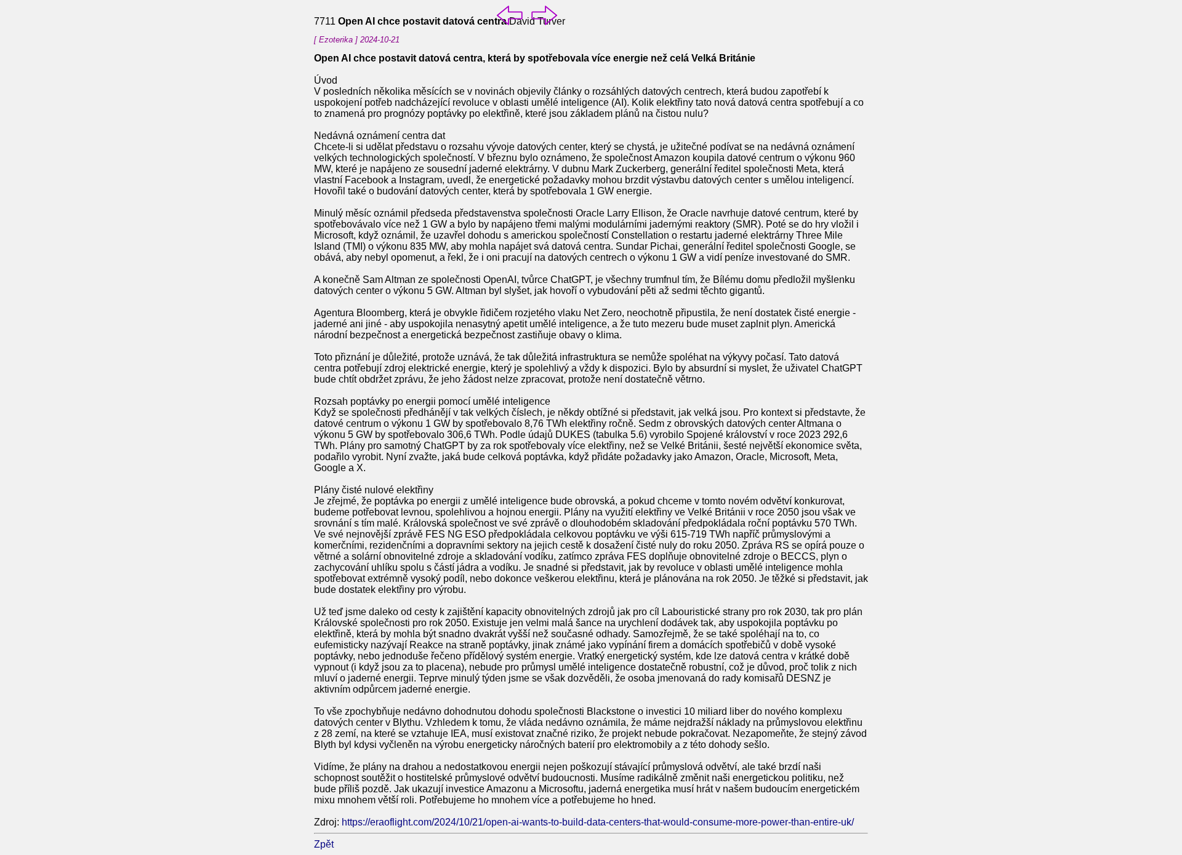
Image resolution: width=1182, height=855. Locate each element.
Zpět (324, 844)
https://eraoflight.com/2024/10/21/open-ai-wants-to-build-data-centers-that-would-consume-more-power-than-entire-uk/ (598, 822)
